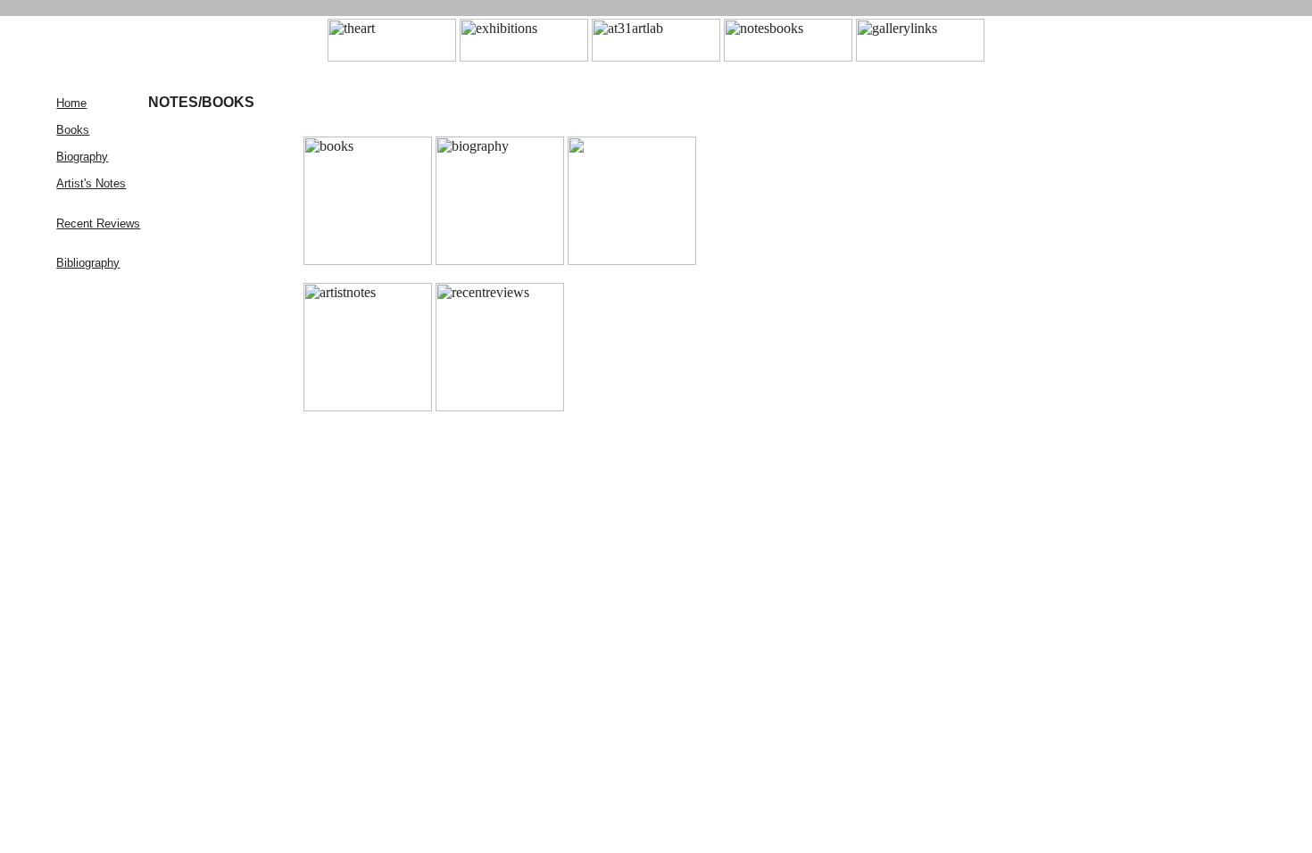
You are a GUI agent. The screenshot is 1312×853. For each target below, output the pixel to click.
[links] (920, 56)
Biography (82, 156)
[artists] (656, 56)
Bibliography (88, 262)
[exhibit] (524, 56)
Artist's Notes (91, 183)
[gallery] (392, 56)
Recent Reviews (98, 223)
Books (72, 130)
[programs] (788, 56)
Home (71, 103)
